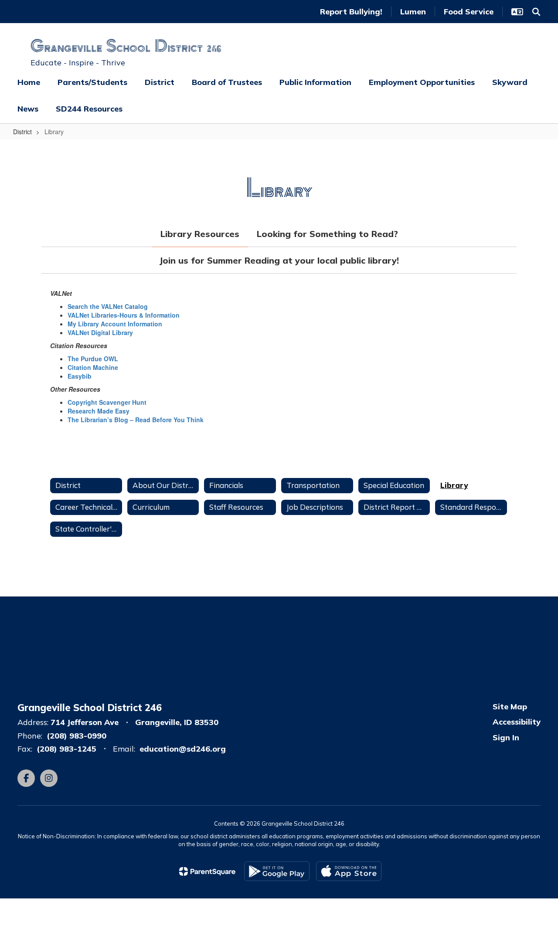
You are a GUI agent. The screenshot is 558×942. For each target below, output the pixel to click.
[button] (517, 11)
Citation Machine (93, 367)
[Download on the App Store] (348, 871)
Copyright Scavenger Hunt (107, 402)
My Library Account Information (115, 323)
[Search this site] (536, 11)
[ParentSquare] (207, 871)
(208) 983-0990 (76, 736)
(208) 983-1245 (66, 749)
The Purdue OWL (93, 358)
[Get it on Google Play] (277, 871)
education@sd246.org (183, 749)
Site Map (510, 706)
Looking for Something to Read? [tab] (327, 233)
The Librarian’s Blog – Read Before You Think (136, 419)
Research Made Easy (98, 411)
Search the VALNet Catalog (108, 306)
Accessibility (517, 722)
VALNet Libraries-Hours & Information (124, 315)
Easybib (80, 376)
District (22, 131)
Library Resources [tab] (199, 233)
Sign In (506, 737)
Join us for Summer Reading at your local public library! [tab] (279, 260)
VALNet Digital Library (100, 332)
